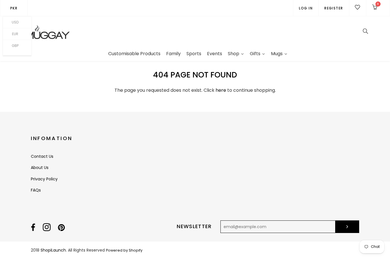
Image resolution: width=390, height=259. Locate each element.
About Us (40, 167)
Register (333, 8)
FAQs (36, 190)
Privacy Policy (44, 179)
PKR (13, 8)
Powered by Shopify (124, 250)
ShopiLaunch (53, 250)
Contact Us (42, 156)
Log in (306, 8)
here (221, 90)
